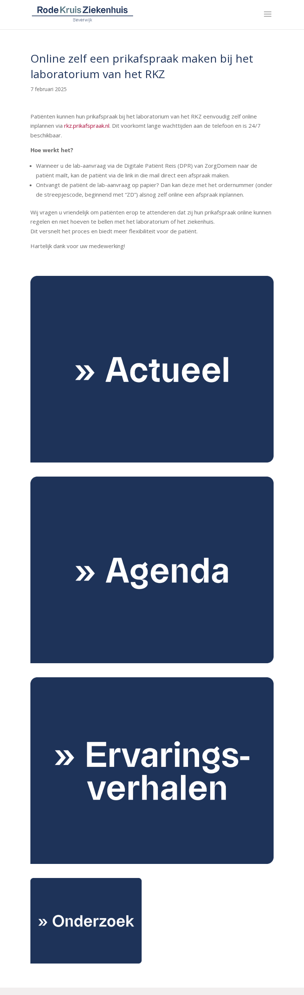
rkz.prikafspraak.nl (86, 125)
